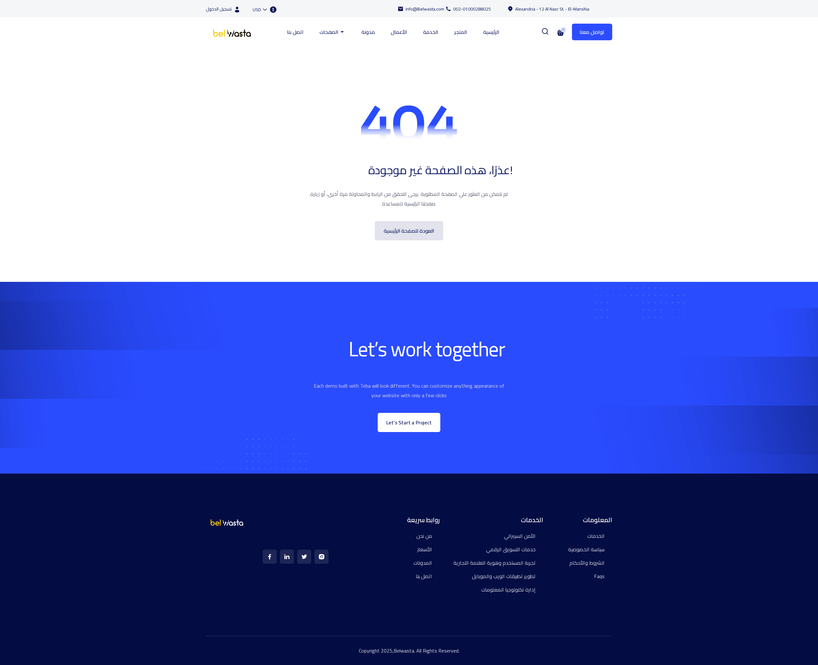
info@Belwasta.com (424, 9)
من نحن (424, 536)
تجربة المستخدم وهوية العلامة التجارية (494, 563)
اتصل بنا (295, 32)
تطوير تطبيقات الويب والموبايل (504, 576)
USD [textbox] (257, 9)
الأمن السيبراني (520, 536)
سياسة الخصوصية (586, 549)
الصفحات (329, 32)
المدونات (422, 563)
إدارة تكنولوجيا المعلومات (508, 589)
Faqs (599, 576)
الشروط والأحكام (587, 563)
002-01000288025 (472, 9)
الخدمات (596, 536)
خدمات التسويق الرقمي (511, 549)
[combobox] (259, 9)
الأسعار (424, 549)
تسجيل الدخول (219, 9)
